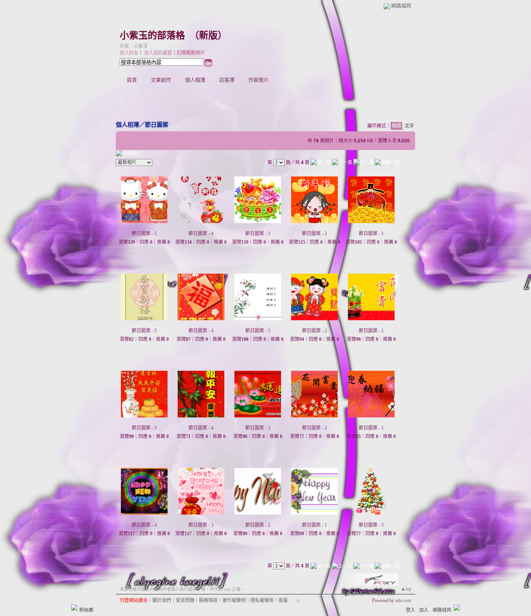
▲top (406, 589)
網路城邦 (401, 6)
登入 (410, 610)
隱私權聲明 (262, 600)
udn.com (403, 600)
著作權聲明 (234, 600)
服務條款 (208, 600)
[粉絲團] (74, 607)
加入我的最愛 (158, 53)
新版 (208, 35)
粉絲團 (86, 610)
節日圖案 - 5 (144, 233)
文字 (409, 126)
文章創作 (161, 80)
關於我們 (161, 600)
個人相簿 (195, 80)
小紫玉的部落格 (152, 35)
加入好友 (129, 53)
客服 (283, 600)
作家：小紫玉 (134, 46)
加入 (423, 610)
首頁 (132, 80)
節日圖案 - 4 (201, 233)
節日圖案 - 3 (257, 233)
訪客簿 (226, 80)
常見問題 (185, 600)
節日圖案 (156, 124)
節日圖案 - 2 (314, 233)
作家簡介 (258, 80)
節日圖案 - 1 (371, 233)
